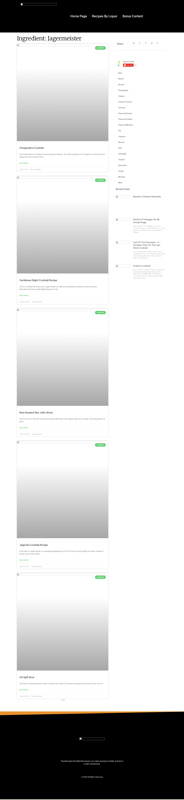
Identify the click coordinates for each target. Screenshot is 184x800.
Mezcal (121, 142)
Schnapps (122, 154)
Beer (120, 73)
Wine (120, 183)
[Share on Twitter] (133, 43)
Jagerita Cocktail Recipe (33, 544)
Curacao (121, 108)
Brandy (121, 85)
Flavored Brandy (125, 113)
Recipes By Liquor (105, 16)
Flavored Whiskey (125, 125)
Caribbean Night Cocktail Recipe (38, 280)
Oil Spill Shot (26, 677)
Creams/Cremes (125, 102)
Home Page (78, 16)
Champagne (123, 90)
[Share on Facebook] (139, 43)
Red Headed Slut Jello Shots (36, 412)
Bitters (121, 79)
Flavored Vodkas (125, 119)
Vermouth (122, 165)
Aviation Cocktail (141, 266)
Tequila (121, 160)
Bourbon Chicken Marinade (147, 196)
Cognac (121, 96)
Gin (119, 131)
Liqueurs (122, 136)
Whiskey (121, 177)
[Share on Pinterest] (145, 43)
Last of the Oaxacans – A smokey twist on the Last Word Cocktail (146, 245)
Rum (120, 148)
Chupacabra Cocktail (31, 147)
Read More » (24, 163)
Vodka (121, 171)
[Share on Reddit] (151, 43)
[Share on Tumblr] (157, 43)
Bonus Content (133, 16)
